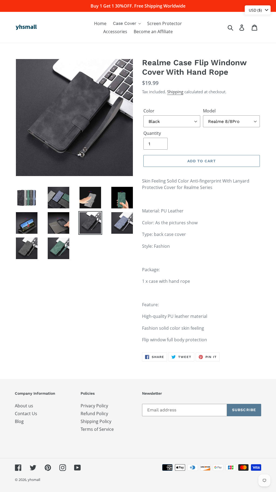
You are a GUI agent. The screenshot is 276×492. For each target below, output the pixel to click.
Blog (19, 421)
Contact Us (26, 414)
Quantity (152, 133)
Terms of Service (97, 429)
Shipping (175, 91)
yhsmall (34, 479)
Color (148, 111)
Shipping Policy (96, 421)
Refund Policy (94, 414)
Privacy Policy (94, 406)
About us (24, 406)
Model (209, 111)
